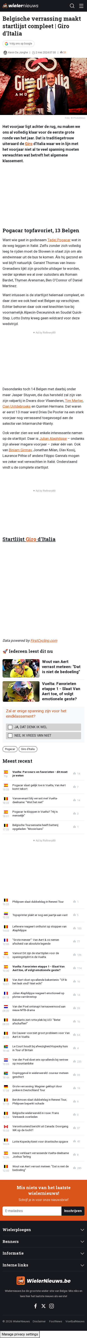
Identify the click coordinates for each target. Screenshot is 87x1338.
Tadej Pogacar (59, 240)
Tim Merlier (74, 400)
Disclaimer (39, 1321)
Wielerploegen (17, 1229)
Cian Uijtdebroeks (17, 406)
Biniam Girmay (20, 450)
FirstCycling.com (43, 640)
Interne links (15, 1265)
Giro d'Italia (28, 749)
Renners (11, 1241)
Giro (29, 143)
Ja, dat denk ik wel (30, 727)
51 (64, 52)
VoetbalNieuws (74, 1321)
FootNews (55, 1321)
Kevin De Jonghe (18, 52)
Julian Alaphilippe (53, 438)
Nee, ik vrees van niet (32, 735)
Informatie (13, 1253)
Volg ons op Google (21, 43)
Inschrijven (73, 1211)
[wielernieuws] (43, 1280)
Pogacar (10, 749)
